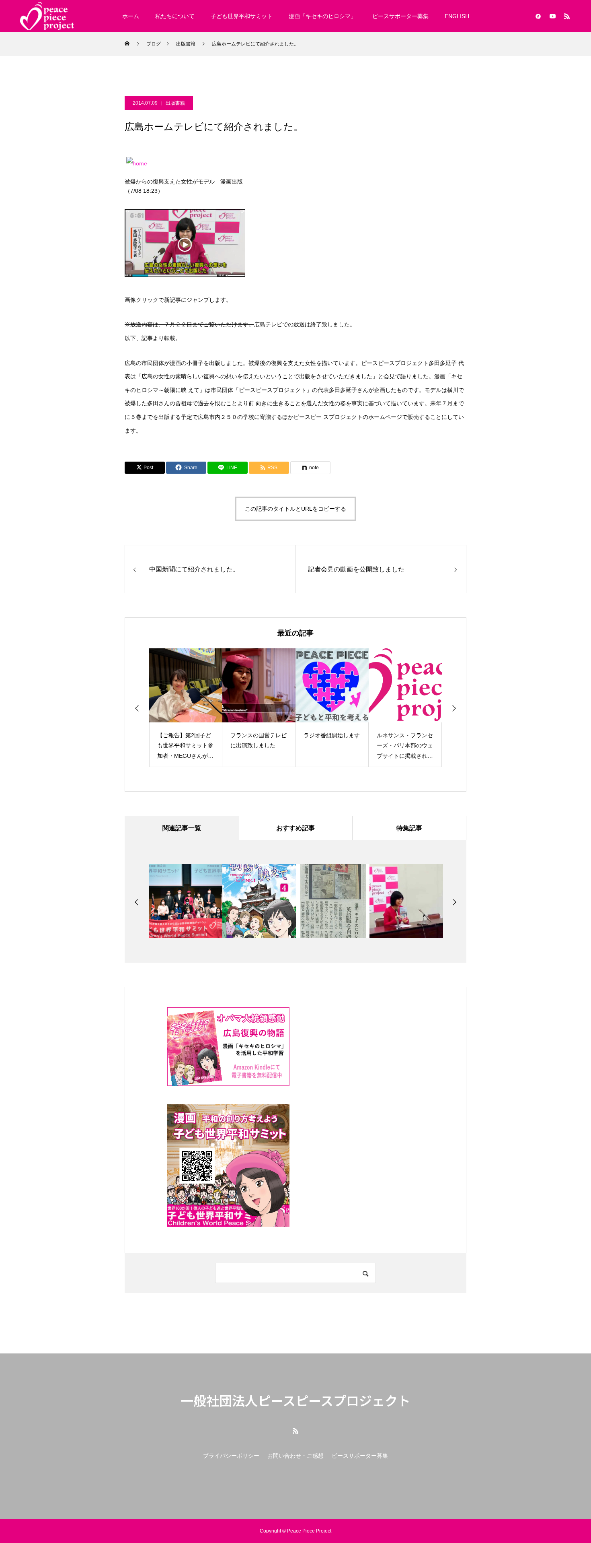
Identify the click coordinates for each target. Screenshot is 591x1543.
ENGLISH (457, 16)
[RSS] (567, 16)
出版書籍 (175, 103)
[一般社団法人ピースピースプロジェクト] (47, 16)
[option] (185, 707)
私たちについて (175, 16)
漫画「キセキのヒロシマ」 (322, 16)
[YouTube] (552, 16)
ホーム (130, 16)
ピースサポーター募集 (400, 16)
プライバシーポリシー (231, 1455)
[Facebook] (538, 16)
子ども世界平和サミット (242, 16)
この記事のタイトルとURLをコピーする (295, 508)
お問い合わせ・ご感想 (295, 1455)
